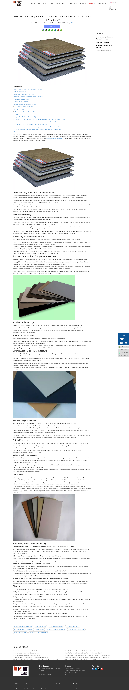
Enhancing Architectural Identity (24, 94)
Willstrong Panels (40, 626)
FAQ (76, 688)
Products (80, 688)
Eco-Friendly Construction (76, 629)
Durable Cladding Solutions (56, 629)
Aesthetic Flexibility (20, 91)
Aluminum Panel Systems (72, 668)
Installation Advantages (21, 99)
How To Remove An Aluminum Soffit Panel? (26, 651)
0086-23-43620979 (125, 347)
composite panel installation (39, 632)
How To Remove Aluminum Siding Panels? (26, 653)
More (66, 675)
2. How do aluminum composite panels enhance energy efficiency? (35, 122)
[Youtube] (102, 669)
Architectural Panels (20, 632)
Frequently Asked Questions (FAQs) (25, 117)
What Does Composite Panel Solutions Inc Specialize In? (82, 659)
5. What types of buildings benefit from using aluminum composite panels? (37, 129)
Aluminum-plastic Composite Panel (75, 670)
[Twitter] (99, 669)
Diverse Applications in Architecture (25, 104)
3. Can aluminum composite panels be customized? (30, 124)
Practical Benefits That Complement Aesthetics (28, 96)
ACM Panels (40, 629)
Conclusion (17, 114)
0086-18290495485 (125, 349)
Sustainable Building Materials (23, 629)
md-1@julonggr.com (125, 355)
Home (95, 688)
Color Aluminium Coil (71, 672)
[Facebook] (93, 669)
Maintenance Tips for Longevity (24, 112)
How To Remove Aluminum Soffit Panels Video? (80, 651)
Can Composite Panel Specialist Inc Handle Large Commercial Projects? (35, 659)
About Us (100, 688)
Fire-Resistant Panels (72, 626)
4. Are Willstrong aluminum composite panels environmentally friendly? (36, 127)
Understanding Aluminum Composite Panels (28, 89)
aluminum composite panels (55, 138)
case (104, 688)
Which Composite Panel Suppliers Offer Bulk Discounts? (30, 657)
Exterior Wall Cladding (56, 626)
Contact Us (89, 688)
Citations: (17, 132)
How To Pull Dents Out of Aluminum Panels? (27, 655)
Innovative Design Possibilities (23, 106)
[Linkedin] (96, 669)
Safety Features (19, 109)
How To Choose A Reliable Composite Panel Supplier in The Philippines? (87, 657)
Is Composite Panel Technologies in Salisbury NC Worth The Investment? (87, 655)
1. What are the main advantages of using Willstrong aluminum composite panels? (40, 119)
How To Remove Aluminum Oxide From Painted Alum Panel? (83, 653)
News (84, 688)
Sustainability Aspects (21, 101)
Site (72, 23)
